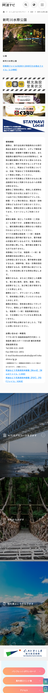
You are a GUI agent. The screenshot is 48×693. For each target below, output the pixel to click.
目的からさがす (24, 519)
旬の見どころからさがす (24, 603)
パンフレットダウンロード (24, 671)
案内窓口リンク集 (24, 681)
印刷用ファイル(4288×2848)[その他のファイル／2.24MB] (23, 68)
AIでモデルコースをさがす (24, 435)
